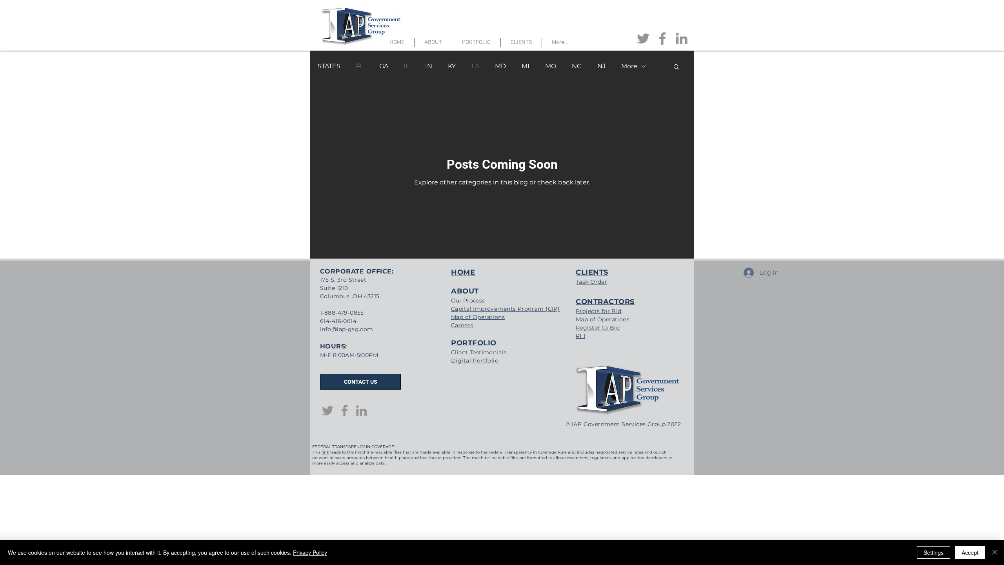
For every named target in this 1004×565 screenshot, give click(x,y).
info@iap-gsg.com (346, 329)
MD (500, 66)
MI (525, 66)
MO (550, 66)
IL (406, 66)
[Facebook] (662, 38)
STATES (329, 66)
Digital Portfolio (474, 360)
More (629, 66)
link (325, 452)
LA (475, 66)
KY (452, 66)
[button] (676, 67)
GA (383, 66)
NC (577, 66)
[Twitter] (643, 38)
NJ (601, 66)
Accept (970, 552)
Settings (934, 552)
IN (428, 66)
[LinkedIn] (681, 38)
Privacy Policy (310, 552)
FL (360, 66)
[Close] (994, 552)
